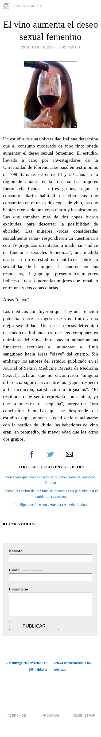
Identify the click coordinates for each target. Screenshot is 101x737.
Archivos (50, 715)
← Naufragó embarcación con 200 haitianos (26, 666)
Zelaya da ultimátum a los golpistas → (72, 666)
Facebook (31, 454)
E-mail (26, 570)
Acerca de (17, 715)
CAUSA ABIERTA (28, 6)
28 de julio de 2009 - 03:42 (43, 47)
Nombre (15, 551)
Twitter (50, 454)
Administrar (84, 715)
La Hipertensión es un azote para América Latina (50, 505)
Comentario (18, 589)
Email (69, 454)
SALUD (74, 47)
